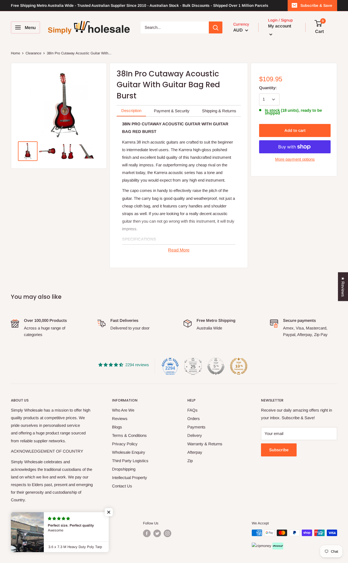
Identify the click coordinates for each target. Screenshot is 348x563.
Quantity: (268, 87)
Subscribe (278, 449)
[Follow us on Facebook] (147, 533)
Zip (190, 460)
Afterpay (194, 452)
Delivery (194, 435)
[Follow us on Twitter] (157, 533)
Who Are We (123, 410)
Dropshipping (123, 469)
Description (131, 110)
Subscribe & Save (316, 5)
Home (15, 53)
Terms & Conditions (129, 435)
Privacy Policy (125, 443)
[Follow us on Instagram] (167, 533)
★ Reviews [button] (343, 286)
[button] (109, 512)
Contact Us (122, 486)
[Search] (215, 27)
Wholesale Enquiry (128, 452)
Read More (178, 250)
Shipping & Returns (219, 110)
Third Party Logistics (130, 460)
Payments (196, 427)
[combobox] (175, 27)
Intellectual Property (129, 477)
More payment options (295, 159)
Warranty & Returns (204, 443)
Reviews (120, 418)
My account (279, 26)
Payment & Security (171, 110)
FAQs (192, 410)
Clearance (33, 53)
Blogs (117, 427)
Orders (193, 418)
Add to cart (295, 130)
